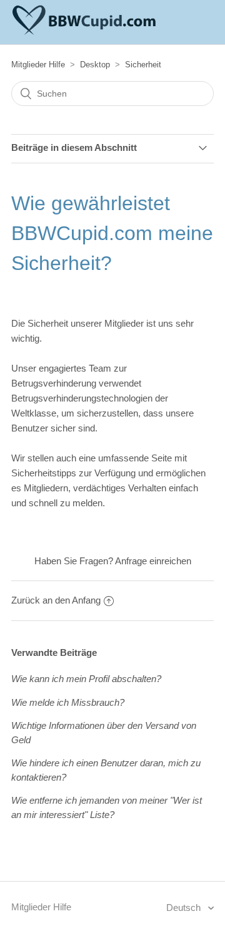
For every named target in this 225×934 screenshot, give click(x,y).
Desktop (95, 64)
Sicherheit (143, 64)
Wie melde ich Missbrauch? (67, 702)
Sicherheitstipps (43, 473)
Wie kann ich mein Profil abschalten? (86, 678)
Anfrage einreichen (153, 561)
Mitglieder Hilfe (38, 64)
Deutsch (184, 907)
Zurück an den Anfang (56, 600)
